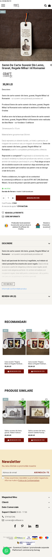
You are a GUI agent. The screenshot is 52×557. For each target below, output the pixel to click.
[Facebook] (15, 526)
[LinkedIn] (30, 526)
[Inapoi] (50, 64)
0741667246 (10, 517)
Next (50, 37)
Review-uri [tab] (9, 296)
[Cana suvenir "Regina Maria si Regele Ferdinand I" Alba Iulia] (14, 343)
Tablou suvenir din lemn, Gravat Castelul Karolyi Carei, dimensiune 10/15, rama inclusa (37, 432)
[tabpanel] (26, 35)
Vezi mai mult (8, 284)
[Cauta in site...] (45, 5)
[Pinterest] (22, 526)
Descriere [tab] (7, 243)
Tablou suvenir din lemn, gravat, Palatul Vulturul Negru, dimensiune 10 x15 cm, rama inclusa (14, 432)
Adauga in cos (33, 198)
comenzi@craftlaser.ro (14, 520)
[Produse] (3, 6)
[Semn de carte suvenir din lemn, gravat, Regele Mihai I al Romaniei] (26, 35)
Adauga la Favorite (14, 213)
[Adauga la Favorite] (23, 331)
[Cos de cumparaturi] (49, 5)
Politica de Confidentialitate (28, 480)
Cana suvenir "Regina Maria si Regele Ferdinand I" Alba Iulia (14, 363)
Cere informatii (12, 217)
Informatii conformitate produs (14, 289)
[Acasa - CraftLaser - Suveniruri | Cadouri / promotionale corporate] (16, 5)
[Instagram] (37, 526)
